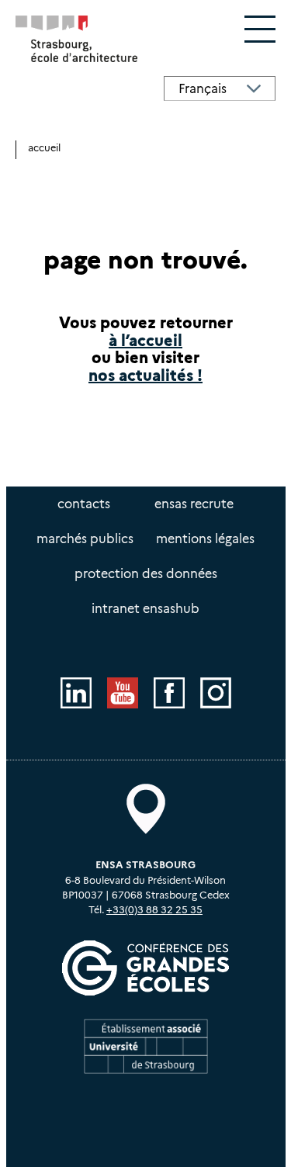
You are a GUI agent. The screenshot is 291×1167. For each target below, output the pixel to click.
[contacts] (146, 809)
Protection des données (145, 573)
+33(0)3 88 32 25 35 (154, 910)
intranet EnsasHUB (145, 608)
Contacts (83, 504)
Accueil (44, 148)
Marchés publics (84, 539)
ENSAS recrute (194, 504)
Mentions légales (205, 539)
